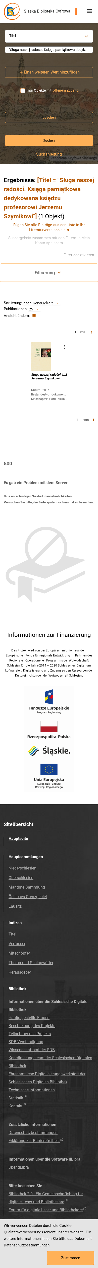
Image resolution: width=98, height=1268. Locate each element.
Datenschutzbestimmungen (33, 1132)
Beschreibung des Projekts (32, 1025)
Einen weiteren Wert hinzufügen (52, 72)
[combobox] (49, 49)
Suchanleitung (49, 154)
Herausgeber (20, 972)
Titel (12, 934)
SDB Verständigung (26, 1041)
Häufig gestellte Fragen (29, 1017)
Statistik (16, 1098)
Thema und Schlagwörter (31, 962)
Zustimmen (70, 1258)
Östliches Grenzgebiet (28, 896)
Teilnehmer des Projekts (30, 1033)
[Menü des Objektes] (65, 347)
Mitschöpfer (19, 953)
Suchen (49, 141)
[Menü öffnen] (89, 11)
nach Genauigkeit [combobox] (38, 303)
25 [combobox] (31, 309)
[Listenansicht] (33, 316)
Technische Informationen (32, 1090)
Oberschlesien (21, 877)
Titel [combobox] (12, 36)
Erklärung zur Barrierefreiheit (34, 1140)
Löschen (49, 117)
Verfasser (17, 943)
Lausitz (15, 906)
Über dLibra (19, 1167)
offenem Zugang (66, 90)
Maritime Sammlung (27, 887)
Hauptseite (18, 838)
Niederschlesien (22, 868)
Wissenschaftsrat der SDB (32, 1049)
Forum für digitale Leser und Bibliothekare (46, 1210)
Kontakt (15, 1106)
